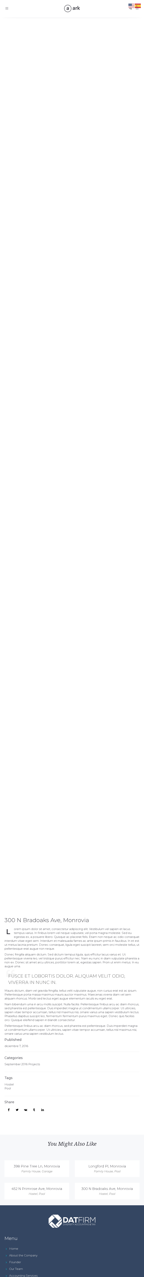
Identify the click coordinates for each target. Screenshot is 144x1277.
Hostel (9, 1084)
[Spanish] (138, 5)
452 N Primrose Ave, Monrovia (36, 1189)
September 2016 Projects (22, 1064)
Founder (15, 1262)
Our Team (16, 1269)
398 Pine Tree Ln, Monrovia (37, 1166)
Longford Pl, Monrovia (107, 1166)
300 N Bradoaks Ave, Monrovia (46, 920)
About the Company (23, 1255)
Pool (7, 1088)
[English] (131, 5)
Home (13, 1248)
